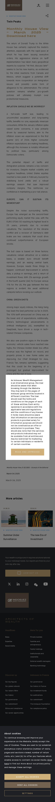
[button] (27, 452)
